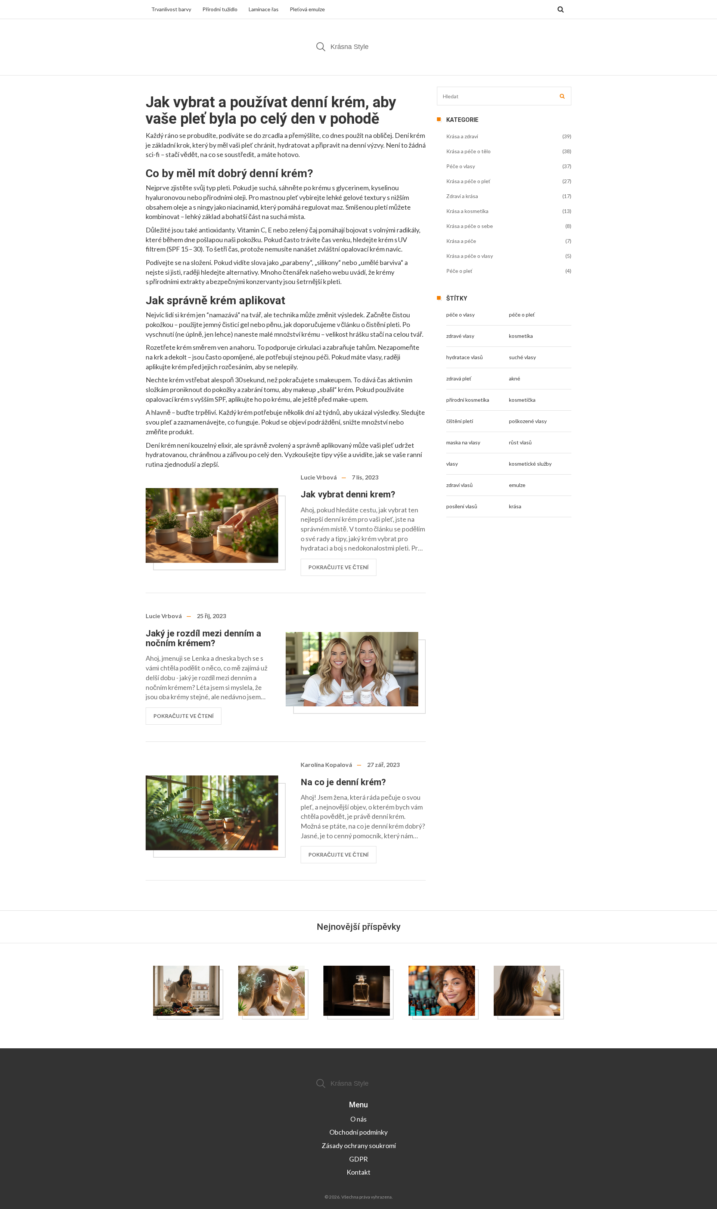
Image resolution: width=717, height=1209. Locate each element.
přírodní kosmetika (467, 400)
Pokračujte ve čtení (338, 567)
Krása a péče (461, 241)
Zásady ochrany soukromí (359, 1145)
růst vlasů (520, 442)
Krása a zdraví (462, 136)
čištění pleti (459, 421)
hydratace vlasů (464, 357)
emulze (517, 485)
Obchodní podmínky (358, 1132)
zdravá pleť (458, 378)
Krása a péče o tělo (468, 151)
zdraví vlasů (459, 485)
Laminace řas (264, 9)
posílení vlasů (461, 506)
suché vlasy (522, 357)
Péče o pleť (459, 271)
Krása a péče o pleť (468, 181)
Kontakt (358, 1172)
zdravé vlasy (460, 336)
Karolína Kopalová (326, 764)
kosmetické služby (530, 463)
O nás (358, 1119)
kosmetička (522, 400)
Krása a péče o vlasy (469, 256)
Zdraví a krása (462, 196)
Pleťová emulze (307, 9)
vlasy (452, 463)
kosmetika (521, 336)
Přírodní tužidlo (220, 9)
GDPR (358, 1159)
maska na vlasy (463, 442)
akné (514, 378)
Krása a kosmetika (467, 211)
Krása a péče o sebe (469, 226)
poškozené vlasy (528, 421)
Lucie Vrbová (319, 477)
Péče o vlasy (460, 166)
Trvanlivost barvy (171, 9)
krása (515, 506)
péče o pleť (522, 314)
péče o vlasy (460, 314)
